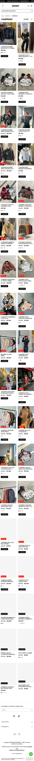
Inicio (2, 16)
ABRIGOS (8, 16)
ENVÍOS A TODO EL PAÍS (21, 1)
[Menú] (3, 6)
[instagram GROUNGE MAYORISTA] (14, 716)
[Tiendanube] (17, 754)
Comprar (4, 56)
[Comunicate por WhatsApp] (31, 754)
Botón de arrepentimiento (17, 750)
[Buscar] (31, 10)
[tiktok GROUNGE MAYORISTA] (19, 716)
